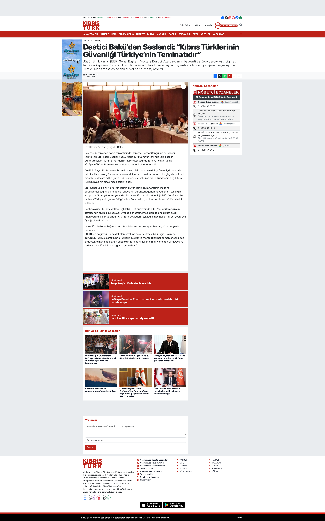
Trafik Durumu (146, 468)
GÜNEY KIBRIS (126, 34)
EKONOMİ (184, 468)
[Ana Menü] (241, 34)
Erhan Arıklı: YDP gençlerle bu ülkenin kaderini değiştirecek (134, 357)
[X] (90, 497)
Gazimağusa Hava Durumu (152, 463)
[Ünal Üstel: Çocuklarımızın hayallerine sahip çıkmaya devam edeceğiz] (170, 377)
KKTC (114, 34)
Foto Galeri (185, 25)
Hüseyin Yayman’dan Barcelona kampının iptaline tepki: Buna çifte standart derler (169, 358)
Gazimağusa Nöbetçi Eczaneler (154, 460)
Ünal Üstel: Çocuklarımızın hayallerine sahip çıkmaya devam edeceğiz (167, 391)
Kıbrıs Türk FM (90, 34)
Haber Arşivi (145, 480)
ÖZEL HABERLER (202, 34)
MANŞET (104, 34)
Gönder (90, 447)
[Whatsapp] (108, 497)
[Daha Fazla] (230, 76)
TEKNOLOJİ (185, 34)
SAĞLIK (172, 34)
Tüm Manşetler (146, 474)
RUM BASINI (217, 468)
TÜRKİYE (140, 34)
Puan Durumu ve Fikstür (151, 471)
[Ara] (240, 25)
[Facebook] (85, 497)
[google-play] (174, 505)
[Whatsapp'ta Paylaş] (224, 76)
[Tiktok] (104, 497)
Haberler (87, 41)
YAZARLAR (218, 34)
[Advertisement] (135, 261)
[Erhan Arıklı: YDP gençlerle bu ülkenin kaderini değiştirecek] (135, 344)
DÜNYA (151, 34)
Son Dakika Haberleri (149, 477)
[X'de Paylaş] (220, 76)
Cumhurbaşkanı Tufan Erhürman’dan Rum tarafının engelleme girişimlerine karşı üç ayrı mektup (134, 392)
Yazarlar (209, 25)
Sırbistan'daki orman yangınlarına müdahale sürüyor (100, 389)
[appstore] (151, 505)
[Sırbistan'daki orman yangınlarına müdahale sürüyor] (101, 377)
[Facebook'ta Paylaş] (215, 76)
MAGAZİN (162, 34)
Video (197, 25)
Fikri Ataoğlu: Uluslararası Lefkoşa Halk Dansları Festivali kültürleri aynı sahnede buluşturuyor (100, 359)
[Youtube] (99, 497)
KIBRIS (98, 41)
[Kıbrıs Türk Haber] (91, 25)
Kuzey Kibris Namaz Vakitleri (152, 465)
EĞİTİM (215, 471)
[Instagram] (94, 497)
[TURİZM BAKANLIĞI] (72, 77)
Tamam (239, 517)
